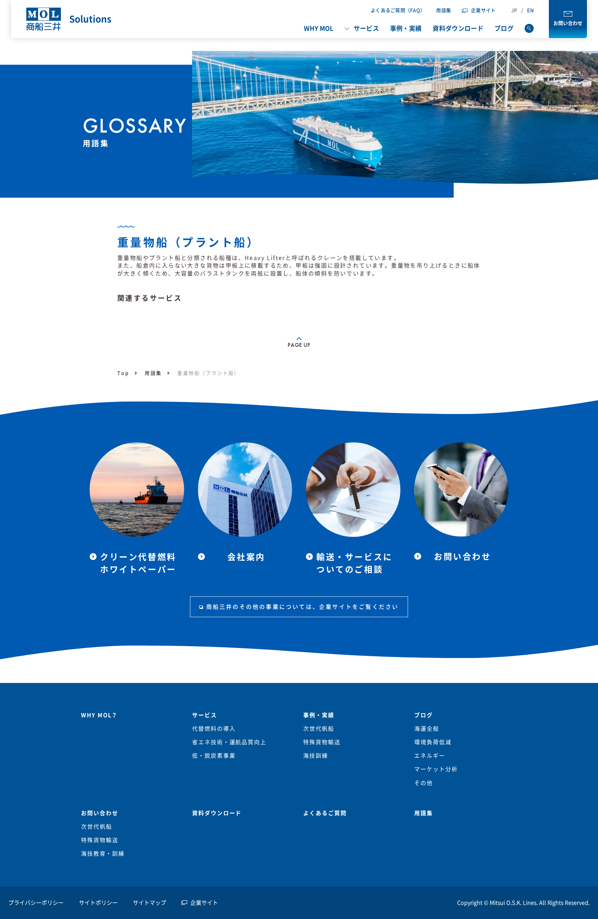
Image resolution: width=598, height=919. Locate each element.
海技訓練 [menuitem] (315, 755)
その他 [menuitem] (423, 783)
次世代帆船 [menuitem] (318, 728)
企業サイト (483, 10)
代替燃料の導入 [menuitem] (213, 728)
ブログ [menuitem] (504, 28)
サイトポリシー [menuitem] (98, 903)
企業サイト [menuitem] (204, 903)
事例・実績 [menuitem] (406, 28)
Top (123, 373)
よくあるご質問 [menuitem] (324, 813)
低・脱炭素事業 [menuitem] (213, 755)
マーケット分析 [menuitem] (435, 769)
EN (530, 10)
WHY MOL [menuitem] (318, 28)
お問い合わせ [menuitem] (99, 813)
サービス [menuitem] (366, 28)
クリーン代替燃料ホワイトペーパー (138, 563)
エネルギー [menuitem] (429, 755)
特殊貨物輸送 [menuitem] (322, 742)
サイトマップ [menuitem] (149, 903)
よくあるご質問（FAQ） (398, 10)
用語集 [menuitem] (423, 813)
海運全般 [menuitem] (426, 728)
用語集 (443, 10)
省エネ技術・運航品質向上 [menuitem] (229, 742)
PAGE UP (299, 345)
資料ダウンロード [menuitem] (458, 28)
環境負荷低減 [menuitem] (433, 742)
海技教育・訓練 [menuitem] (102, 853)
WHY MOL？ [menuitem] (99, 715)
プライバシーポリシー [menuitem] (36, 903)
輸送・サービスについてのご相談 (354, 563)
